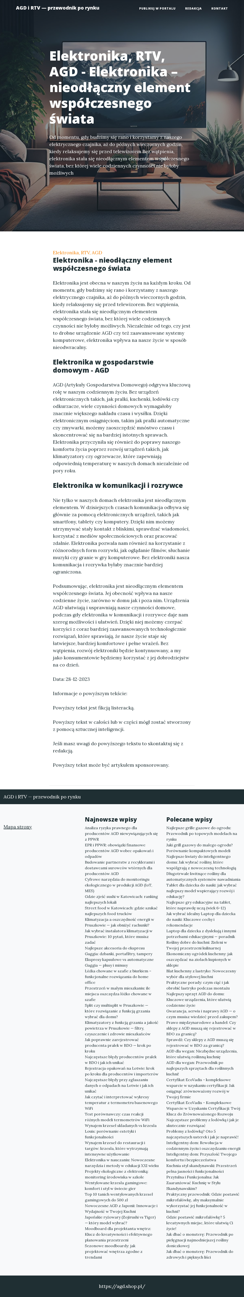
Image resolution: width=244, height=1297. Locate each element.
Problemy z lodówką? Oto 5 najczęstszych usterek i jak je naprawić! (202, 1134)
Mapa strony (18, 827)
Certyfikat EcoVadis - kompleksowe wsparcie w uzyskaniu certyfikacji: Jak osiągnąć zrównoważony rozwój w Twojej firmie (200, 1088)
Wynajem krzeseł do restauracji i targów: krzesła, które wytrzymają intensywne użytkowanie (116, 1148)
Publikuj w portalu (157, 8)
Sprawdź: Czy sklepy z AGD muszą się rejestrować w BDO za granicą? (200, 1042)
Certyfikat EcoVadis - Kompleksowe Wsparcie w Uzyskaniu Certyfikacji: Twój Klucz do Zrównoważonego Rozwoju (203, 1108)
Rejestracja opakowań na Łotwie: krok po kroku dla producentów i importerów (121, 1071)
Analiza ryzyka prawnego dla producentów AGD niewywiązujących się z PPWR (121, 833)
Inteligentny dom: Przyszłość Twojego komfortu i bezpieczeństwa (201, 1157)
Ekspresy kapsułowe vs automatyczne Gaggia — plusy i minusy (119, 962)
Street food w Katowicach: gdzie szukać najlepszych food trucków (121, 911)
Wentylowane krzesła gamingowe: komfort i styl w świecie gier (116, 1185)
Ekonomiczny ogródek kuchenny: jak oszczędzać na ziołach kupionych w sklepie (199, 959)
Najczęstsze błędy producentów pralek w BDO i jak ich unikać (121, 1059)
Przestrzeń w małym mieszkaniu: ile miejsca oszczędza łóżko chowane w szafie (118, 994)
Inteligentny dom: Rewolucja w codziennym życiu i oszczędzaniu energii (203, 1145)
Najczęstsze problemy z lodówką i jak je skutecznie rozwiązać (202, 1122)
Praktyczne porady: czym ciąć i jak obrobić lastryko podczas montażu (198, 985)
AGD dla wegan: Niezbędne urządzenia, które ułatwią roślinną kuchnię (202, 1054)
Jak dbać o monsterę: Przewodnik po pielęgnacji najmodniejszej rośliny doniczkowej (199, 1240)
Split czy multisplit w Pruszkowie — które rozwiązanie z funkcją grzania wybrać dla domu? (117, 1011)
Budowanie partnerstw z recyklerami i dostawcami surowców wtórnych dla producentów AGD (120, 868)
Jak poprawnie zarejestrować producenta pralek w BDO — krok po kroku (118, 1045)
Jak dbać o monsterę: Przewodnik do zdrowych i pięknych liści (199, 1254)
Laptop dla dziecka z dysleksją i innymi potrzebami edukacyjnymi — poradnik (201, 933)
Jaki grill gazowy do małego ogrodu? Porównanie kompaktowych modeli (199, 848)
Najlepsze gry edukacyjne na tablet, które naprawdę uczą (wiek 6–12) (198, 905)
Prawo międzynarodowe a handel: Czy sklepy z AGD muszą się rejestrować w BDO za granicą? (201, 1028)
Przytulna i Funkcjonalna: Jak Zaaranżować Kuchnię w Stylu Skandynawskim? (193, 1183)
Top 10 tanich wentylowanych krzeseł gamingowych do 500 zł (119, 1197)
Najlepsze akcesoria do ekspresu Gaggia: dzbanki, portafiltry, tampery (118, 951)
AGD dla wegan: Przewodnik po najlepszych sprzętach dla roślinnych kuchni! (200, 1068)
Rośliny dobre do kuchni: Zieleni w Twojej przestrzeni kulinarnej (196, 945)
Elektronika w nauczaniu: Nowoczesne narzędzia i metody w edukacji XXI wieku (122, 1162)
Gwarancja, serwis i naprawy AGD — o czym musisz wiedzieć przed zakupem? (202, 1014)
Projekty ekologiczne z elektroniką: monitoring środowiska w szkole (116, 1174)
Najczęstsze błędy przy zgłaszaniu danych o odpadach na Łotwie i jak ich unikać (119, 1085)
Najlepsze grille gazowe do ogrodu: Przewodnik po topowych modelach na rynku (201, 833)
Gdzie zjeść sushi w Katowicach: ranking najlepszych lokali (121, 899)
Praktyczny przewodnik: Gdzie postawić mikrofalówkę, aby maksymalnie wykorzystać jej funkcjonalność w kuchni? (202, 1203)
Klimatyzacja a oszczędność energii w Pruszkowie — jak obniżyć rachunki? (119, 922)
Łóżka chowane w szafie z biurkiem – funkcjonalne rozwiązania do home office (118, 977)
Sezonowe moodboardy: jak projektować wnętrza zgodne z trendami (113, 1251)
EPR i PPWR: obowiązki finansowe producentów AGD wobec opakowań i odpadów (119, 851)
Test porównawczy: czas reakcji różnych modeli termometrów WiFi (117, 1117)
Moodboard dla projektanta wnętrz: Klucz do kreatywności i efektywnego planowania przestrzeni (118, 1234)
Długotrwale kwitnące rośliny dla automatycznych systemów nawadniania (203, 876)
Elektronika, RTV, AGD (77, 252)
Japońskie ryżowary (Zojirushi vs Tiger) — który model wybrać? (120, 1220)
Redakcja (193, 8)
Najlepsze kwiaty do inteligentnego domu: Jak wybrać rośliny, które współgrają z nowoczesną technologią (201, 862)
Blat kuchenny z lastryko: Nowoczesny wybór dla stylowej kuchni (201, 974)
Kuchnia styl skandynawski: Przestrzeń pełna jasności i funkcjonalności (201, 1168)
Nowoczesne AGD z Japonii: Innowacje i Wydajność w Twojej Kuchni (121, 1208)
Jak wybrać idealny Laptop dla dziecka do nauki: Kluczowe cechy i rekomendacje (200, 919)
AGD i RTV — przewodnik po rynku (57, 8)
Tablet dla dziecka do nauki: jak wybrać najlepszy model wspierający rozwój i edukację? (201, 891)
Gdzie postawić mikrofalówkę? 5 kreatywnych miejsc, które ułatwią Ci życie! (199, 1223)
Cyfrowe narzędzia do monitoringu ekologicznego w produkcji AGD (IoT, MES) (118, 885)
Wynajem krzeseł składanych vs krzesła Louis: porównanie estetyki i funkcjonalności (121, 1131)
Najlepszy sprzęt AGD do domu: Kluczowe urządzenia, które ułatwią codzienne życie (198, 999)
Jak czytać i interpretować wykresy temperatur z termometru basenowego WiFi (121, 1102)
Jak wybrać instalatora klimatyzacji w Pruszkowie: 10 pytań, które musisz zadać (118, 936)
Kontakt (219, 8)
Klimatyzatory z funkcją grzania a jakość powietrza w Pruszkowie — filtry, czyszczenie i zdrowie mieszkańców (121, 1028)
